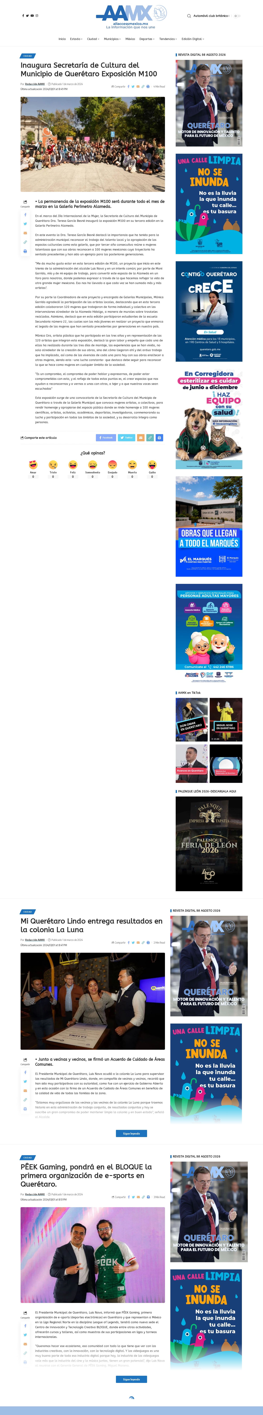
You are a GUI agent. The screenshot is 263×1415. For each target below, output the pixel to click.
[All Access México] (131, 16)
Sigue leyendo (131, 1133)
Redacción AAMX (35, 84)
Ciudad (27, 56)
